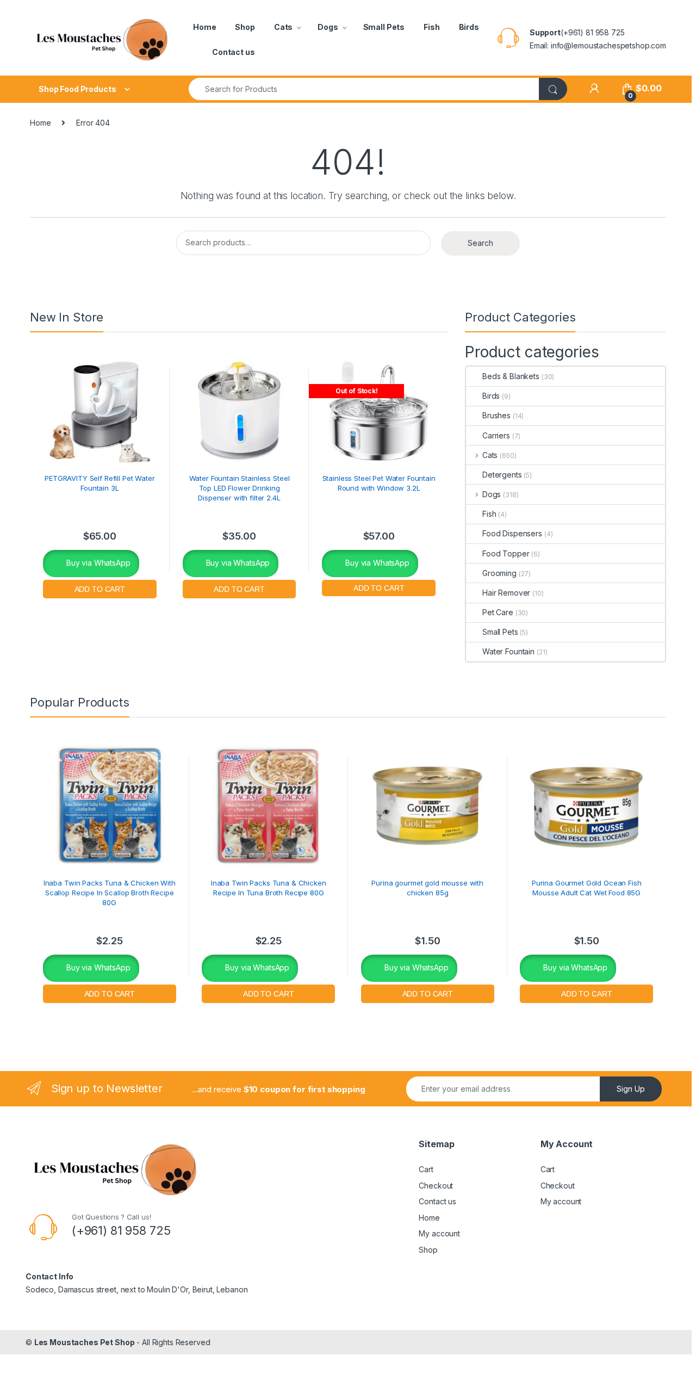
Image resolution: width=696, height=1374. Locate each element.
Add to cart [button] (100, 587)
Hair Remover (506, 592)
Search (480, 242)
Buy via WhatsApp (97, 562)
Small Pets (384, 27)
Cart (426, 1169)
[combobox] (364, 89)
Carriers (496, 435)
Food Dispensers (512, 533)
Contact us (233, 52)
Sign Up (631, 1088)
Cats (283, 27)
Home (204, 27)
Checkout (436, 1185)
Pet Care (497, 612)
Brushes (496, 415)
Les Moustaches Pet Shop (84, 1342)
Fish (431, 27)
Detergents (502, 474)
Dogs (328, 27)
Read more (379, 586)
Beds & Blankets (510, 376)
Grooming (499, 573)
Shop (244, 27)
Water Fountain (508, 651)
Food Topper (505, 553)
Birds (469, 27)
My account (439, 1233)
